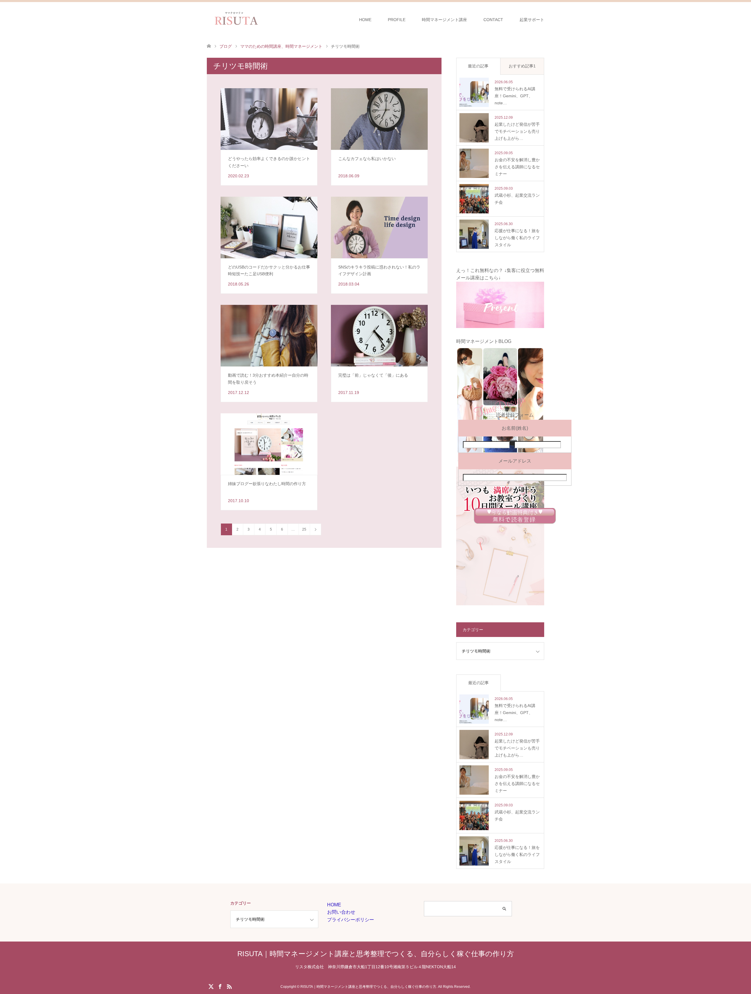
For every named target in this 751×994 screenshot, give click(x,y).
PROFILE (396, 19)
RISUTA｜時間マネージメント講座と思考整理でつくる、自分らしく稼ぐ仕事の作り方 (375, 954)
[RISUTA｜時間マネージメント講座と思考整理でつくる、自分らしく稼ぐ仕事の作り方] (265, 19)
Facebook (220, 986)
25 (304, 529)
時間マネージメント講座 (444, 19)
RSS (229, 986)
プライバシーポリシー (350, 919)
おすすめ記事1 (522, 66)
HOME (365, 19)
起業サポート (532, 19)
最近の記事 (478, 66)
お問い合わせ (341, 912)
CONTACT (493, 19)
